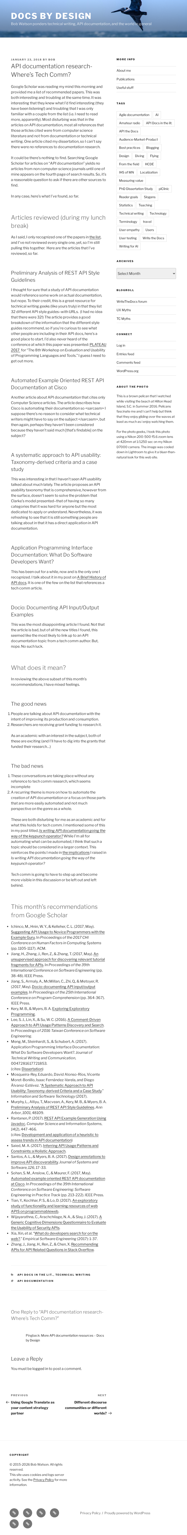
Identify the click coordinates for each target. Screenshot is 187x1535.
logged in (40, 1369)
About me (124, 70)
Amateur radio (129, 123)
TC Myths (123, 319)
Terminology (128, 221)
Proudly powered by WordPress (127, 1513)
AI (156, 115)
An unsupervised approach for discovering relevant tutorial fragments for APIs (58, 959)
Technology (158, 213)
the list (95, 237)
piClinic (164, 189)
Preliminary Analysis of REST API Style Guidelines (52, 1107)
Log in (121, 345)
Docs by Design (51, 16)
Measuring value (131, 180)
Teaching (145, 205)
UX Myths (124, 310)
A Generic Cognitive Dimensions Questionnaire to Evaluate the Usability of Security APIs (58, 1222)
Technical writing (73, 1274)
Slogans (150, 197)
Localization (149, 172)
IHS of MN (126, 172)
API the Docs (128, 131)
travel (147, 221)
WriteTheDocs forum (132, 301)
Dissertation (32, 1069)
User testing (128, 238)
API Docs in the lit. (35, 1274)
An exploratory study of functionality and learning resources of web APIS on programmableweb (54, 1206)
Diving (139, 156)
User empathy (129, 230)
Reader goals (128, 197)
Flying (154, 156)
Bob (51, 59)
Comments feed (128, 362)
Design (124, 156)
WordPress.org (127, 371)
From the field (129, 164)
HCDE (149, 164)
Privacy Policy (43, 1480)
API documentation (35, 1281)
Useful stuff (125, 87)
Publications (126, 79)
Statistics (126, 205)
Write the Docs (153, 238)
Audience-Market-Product (138, 139)
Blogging (152, 148)
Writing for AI (128, 246)
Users (149, 230)
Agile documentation (134, 115)
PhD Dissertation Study (136, 189)
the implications (76, 852)
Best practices (129, 148)
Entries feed (125, 354)
